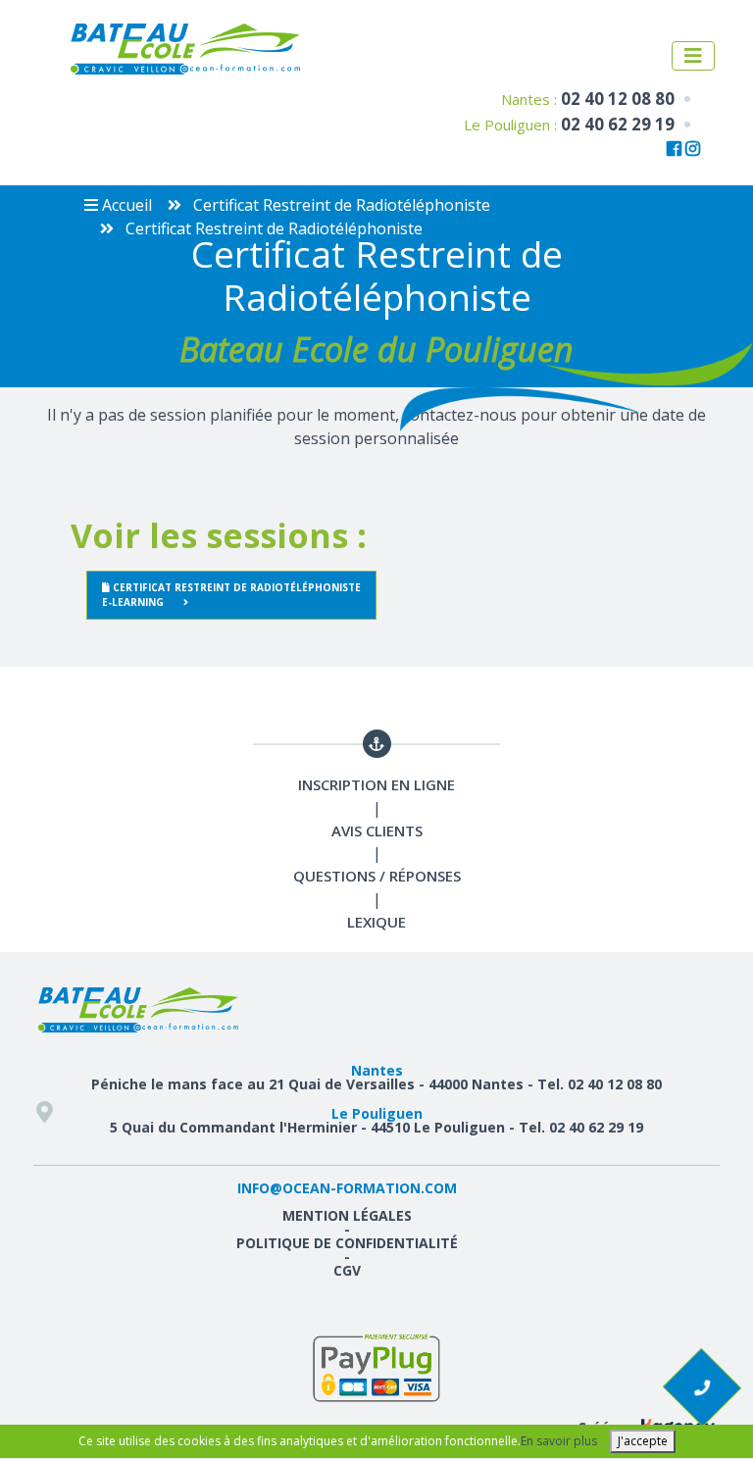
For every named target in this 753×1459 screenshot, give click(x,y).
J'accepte (643, 1441)
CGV (347, 1271)
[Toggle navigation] (693, 56)
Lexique (376, 921)
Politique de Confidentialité (347, 1243)
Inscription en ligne (376, 784)
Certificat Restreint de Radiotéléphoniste (339, 205)
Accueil (125, 205)
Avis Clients (377, 830)
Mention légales (347, 1216)
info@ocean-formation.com (347, 1188)
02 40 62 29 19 (618, 124)
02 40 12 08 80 (618, 98)
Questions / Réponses (377, 875)
